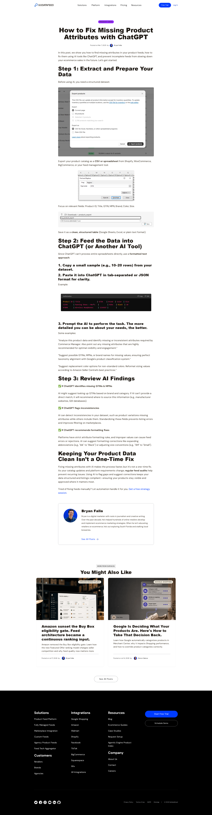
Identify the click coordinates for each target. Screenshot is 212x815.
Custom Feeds (41, 736)
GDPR (149, 802)
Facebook (76, 742)
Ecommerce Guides (117, 725)
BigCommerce (78, 754)
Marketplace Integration (46, 730)
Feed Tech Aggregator (45, 748)
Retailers (38, 761)
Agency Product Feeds (45, 742)
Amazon (75, 725)
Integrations (110, 5)
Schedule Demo (161, 723)
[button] (82, 5)
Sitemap (156, 802)
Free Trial (164, 5)
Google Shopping (79, 719)
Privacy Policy (128, 802)
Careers (112, 771)
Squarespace (77, 760)
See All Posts (106, 679)
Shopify (75, 736)
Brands (37, 767)
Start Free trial (161, 714)
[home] (44, 5)
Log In (175, 5)
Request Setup (115, 736)
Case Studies (114, 730)
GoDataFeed (173, 802)
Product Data (106, 22)
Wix (73, 766)
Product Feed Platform (45, 719)
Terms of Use (140, 802)
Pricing (123, 5)
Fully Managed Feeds (44, 725)
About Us (112, 759)
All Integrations (78, 772)
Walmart (75, 730)
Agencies (38, 773)
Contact (112, 765)
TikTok (74, 748)
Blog (110, 719)
